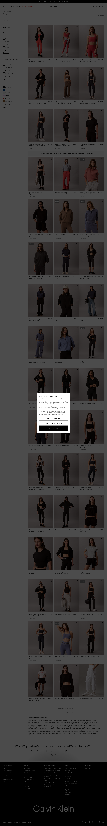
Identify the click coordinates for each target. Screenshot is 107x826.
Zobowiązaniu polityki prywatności (53, 414)
